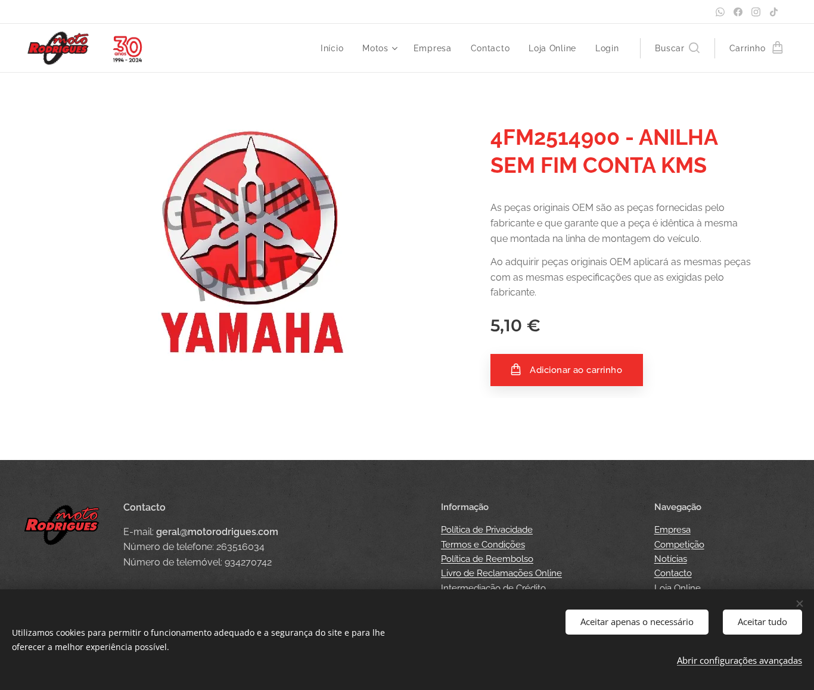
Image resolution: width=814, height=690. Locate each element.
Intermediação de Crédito (493, 588)
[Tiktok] (773, 12)
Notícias (670, 559)
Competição (679, 544)
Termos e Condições (483, 544)
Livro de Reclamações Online (501, 573)
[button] (677, 48)
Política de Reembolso (487, 559)
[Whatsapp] (720, 12)
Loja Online (677, 588)
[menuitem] (335, 48)
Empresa (672, 529)
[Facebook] (738, 12)
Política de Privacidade (487, 529)
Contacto (673, 573)
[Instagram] (755, 12)
